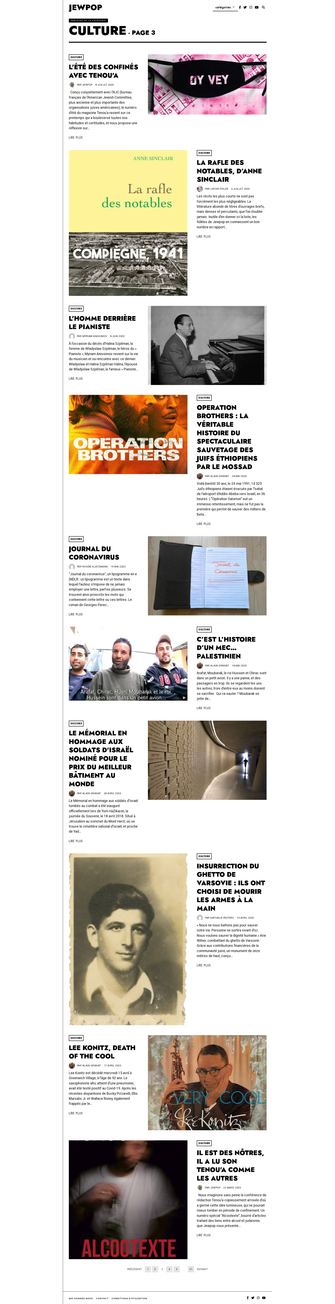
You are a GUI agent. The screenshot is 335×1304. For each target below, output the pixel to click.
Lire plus (76, 137)
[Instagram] (250, 7)
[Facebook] (240, 7)
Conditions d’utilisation (129, 1298)
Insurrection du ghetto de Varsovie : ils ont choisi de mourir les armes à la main (231, 887)
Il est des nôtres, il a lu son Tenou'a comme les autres (230, 1165)
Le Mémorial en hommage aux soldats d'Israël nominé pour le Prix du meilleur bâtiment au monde (101, 758)
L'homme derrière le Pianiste (102, 323)
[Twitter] (245, 7)
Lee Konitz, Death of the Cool (102, 1052)
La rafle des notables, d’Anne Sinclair (229, 171)
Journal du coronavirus (94, 553)
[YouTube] (256, 7)
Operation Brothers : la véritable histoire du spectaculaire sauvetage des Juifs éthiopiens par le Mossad (227, 437)
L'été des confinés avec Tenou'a (103, 71)
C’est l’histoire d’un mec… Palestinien (226, 648)
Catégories (223, 7)
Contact (102, 1298)
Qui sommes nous (81, 1298)
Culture (76, 57)
